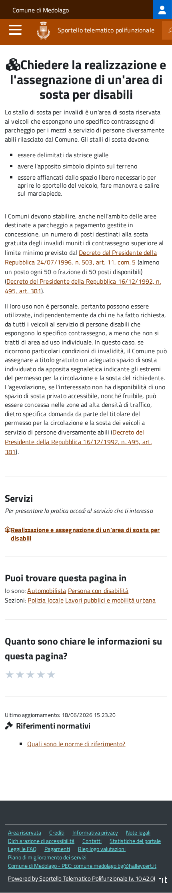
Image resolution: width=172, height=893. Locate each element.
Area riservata (24, 832)
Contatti (92, 841)
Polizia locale (45, 600)
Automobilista (46, 590)
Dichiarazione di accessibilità (41, 841)
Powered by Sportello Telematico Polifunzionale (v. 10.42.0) (81, 878)
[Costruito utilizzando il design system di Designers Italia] (163, 881)
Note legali (138, 832)
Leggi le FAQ (22, 849)
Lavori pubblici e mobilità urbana (110, 600)
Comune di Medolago (40, 10)
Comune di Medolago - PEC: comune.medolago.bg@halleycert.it (82, 865)
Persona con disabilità (98, 590)
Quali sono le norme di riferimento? (76, 744)
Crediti (56, 832)
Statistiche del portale (135, 841)
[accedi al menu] (15, 29)
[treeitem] (162, 9)
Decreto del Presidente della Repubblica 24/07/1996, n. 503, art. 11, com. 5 (81, 257)
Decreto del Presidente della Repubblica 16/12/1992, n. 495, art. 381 (78, 442)
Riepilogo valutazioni (102, 849)
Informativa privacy (95, 832)
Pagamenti (57, 849)
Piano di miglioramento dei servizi (47, 857)
